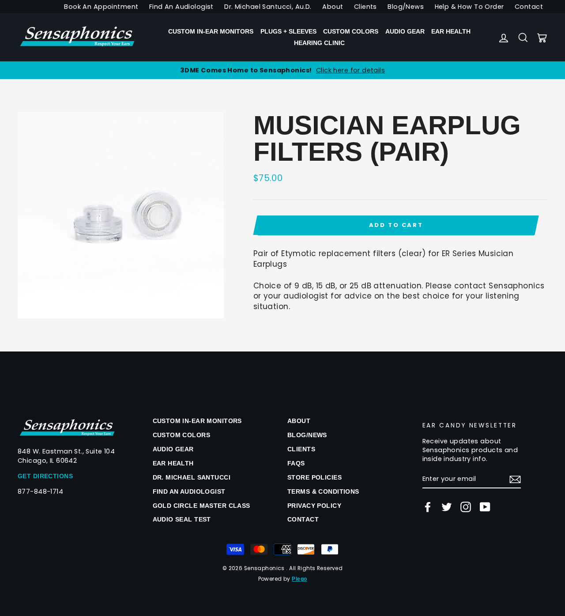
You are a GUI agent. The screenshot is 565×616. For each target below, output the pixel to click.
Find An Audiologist (181, 6)
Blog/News (406, 6)
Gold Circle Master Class (201, 505)
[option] (282, 70)
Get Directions (45, 476)
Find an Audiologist (189, 491)
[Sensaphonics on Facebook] (427, 507)
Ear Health (451, 31)
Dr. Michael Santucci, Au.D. (267, 6)
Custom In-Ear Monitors (210, 31)
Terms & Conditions (323, 491)
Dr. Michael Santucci (192, 477)
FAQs (296, 463)
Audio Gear (405, 31)
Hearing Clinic (319, 42)
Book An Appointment (101, 6)
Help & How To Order (469, 6)
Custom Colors (350, 31)
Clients (365, 6)
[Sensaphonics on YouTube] (485, 507)
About (332, 6)
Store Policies (314, 477)
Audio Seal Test (182, 519)
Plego (299, 579)
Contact (529, 6)
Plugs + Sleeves (288, 31)
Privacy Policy (314, 505)
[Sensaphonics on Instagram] (465, 507)
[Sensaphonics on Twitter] (446, 507)
